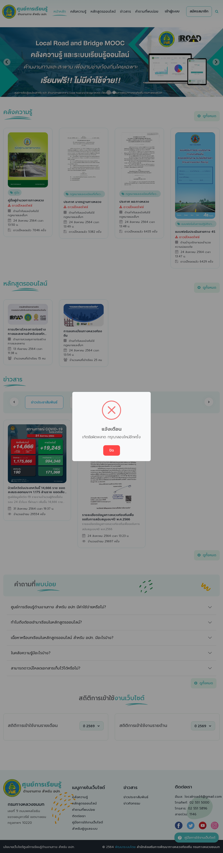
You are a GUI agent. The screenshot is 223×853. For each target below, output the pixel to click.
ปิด (111, 450)
